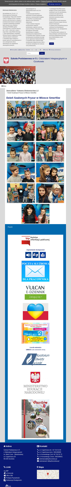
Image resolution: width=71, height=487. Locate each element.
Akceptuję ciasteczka (54, 4)
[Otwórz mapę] (48, 474)
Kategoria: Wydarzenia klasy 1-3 (27, 90)
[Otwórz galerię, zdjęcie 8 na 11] (50, 172)
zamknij (51, 43)
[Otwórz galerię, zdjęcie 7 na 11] (21, 172)
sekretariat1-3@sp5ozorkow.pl (49, 461)
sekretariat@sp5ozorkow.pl (48, 459)
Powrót (10, 227)
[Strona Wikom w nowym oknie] (8, 486)
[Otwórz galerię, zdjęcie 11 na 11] (35, 214)
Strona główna (14, 49)
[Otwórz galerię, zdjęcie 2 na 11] (50, 110)
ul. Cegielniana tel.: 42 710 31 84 (50, 450)
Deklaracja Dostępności (14, 480)
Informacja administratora (55, 49)
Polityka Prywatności (13, 478)
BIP (7, 471)
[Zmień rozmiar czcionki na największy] (40, 50)
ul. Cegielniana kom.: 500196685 (50, 452)
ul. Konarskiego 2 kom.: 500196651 (51, 456)
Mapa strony (22, 49)
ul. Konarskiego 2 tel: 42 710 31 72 (50, 454)
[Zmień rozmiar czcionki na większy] (36, 50)
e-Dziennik (9, 473)
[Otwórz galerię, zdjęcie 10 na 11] (50, 193)
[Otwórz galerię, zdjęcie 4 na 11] (50, 131)
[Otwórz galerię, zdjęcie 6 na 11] (50, 152)
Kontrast (46, 49)
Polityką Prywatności (46, 1)
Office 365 (9, 475)
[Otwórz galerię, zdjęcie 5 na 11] (21, 152)
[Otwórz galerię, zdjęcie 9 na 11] (21, 193)
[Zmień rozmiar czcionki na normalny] (32, 50)
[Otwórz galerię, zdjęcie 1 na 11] (21, 110)
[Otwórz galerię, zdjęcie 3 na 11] (21, 131)
